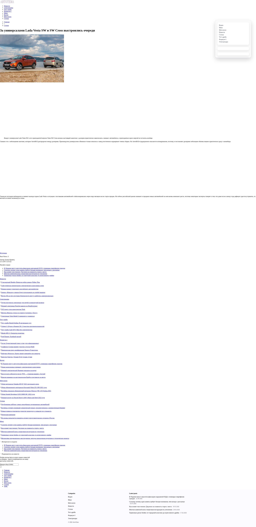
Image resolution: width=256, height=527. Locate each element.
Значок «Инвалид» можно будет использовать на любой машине (23, 292)
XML (6, 486)
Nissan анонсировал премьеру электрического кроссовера (20, 367)
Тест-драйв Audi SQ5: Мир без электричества (16, 330)
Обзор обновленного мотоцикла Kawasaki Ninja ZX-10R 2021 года (24, 387)
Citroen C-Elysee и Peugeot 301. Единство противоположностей (22, 326)
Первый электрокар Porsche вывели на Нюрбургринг (19, 306)
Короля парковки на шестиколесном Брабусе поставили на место (23, 377)
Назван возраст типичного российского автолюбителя (19, 289)
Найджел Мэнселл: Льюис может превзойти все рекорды (20, 353)
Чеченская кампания (8, 414)
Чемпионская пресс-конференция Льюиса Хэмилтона (19, 350)
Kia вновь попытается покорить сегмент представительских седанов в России (27, 418)
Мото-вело (7, 17)
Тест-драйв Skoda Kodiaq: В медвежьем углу (16, 323)
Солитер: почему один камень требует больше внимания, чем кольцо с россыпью (32, 270)
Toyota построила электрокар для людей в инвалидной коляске (22, 302)
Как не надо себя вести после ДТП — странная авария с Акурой (23, 374)
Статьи (6, 18)
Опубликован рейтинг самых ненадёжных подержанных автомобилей (25, 404)
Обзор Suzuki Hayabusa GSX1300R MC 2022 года (18, 394)
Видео (6, 15)
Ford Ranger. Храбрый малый (11, 336)
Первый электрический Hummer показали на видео (18, 370)
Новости (7, 6)
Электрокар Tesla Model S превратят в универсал (18, 316)
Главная (6, 22)
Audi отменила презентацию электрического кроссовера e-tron (22, 286)
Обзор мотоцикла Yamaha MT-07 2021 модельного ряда (20, 384)
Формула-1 (7, 11)
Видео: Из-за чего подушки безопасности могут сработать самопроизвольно (27, 296)
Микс (6, 13)
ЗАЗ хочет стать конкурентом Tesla (13, 309)
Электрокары (8, 8)
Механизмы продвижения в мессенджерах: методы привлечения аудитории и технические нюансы (35, 438)
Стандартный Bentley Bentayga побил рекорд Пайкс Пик (20, 282)
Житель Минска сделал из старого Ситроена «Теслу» (19, 313)
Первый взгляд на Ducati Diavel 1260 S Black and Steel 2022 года (23, 398)
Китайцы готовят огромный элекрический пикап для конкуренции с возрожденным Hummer (33, 408)
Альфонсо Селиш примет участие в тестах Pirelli (17, 347)
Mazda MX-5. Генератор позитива (12, 333)
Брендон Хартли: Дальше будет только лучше (16, 357)
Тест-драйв (8, 9)
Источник (3, 253)
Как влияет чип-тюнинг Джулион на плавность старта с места (25, 272)
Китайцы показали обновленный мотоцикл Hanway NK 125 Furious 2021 (26, 391)
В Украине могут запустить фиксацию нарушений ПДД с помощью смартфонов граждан (34, 268)
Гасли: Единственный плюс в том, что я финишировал (20, 343)
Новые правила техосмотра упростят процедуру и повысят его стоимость (26, 411)
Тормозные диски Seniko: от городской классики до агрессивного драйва (29, 275)
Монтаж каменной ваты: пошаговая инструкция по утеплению (25, 274)
